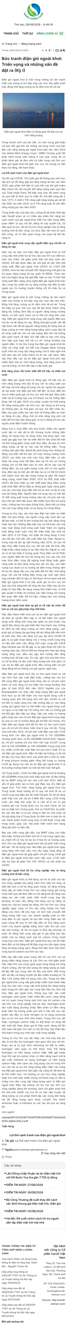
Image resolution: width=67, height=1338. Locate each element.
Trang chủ (11, 33)
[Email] (57, 50)
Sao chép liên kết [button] (54, 1153)
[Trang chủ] (33, 11)
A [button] (43, 50)
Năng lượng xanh (49, 33)
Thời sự (27, 33)
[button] (60, 50)
